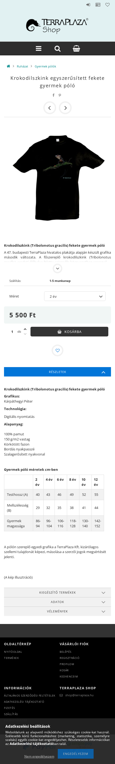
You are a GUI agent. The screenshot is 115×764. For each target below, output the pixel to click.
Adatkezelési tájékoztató (24, 702)
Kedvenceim (69, 676)
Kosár (64, 670)
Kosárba (73, 331)
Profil (98, 4)
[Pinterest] (60, 95)
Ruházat (22, 66)
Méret (14, 296)
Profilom (67, 664)
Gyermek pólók (45, 66)
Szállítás (11, 714)
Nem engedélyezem (39, 756)
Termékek (11, 658)
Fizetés (9, 708)
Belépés (88, 4)
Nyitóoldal (13, 652)
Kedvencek (107, 4)
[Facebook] (53, 95)
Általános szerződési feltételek (29, 695)
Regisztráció (69, 658)
